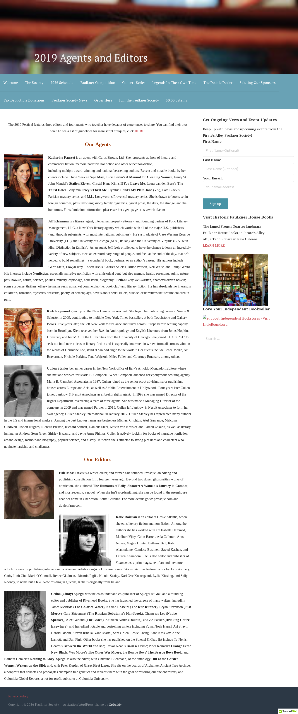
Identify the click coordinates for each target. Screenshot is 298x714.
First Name (212, 141)
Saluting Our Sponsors (258, 82)
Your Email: (213, 178)
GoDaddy (115, 704)
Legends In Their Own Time (174, 82)
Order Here (103, 100)
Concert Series (133, 82)
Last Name (212, 159)
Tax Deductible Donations (24, 100)
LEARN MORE (214, 245)
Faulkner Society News (69, 100)
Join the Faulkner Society (139, 100)
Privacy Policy (18, 696)
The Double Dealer (218, 82)
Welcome (10, 82)
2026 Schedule (61, 82)
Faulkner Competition (97, 82)
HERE (140, 131)
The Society (34, 82)
